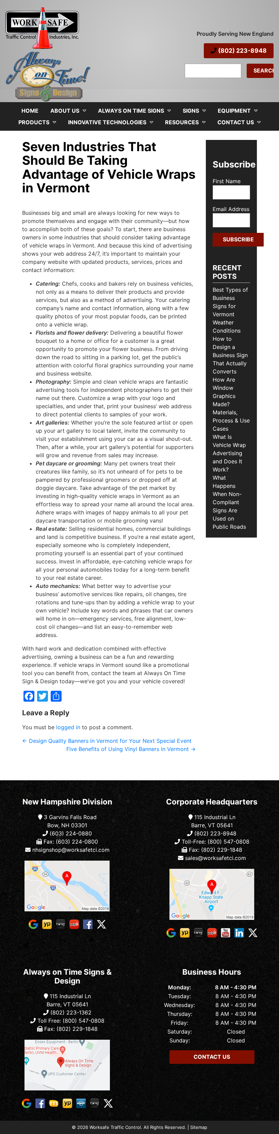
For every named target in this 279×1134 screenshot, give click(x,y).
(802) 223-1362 (70, 1012)
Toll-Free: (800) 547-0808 (214, 841)
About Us (64, 110)
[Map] (67, 886)
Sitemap (198, 1127)
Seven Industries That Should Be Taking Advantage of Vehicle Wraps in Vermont (109, 167)
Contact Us (235, 122)
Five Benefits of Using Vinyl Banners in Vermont (131, 749)
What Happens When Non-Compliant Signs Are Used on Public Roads (229, 502)
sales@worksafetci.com (215, 858)
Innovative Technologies (107, 122)
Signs (191, 110)
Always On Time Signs (131, 110)
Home (29, 110)
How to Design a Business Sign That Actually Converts (230, 355)
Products (33, 122)
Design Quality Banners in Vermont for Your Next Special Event (107, 740)
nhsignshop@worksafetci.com (71, 849)
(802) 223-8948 (242, 50)
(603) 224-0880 (70, 833)
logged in (68, 727)
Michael (30, 199)
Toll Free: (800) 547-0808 (70, 1020)
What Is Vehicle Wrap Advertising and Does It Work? (229, 453)
